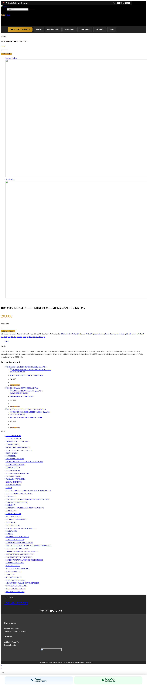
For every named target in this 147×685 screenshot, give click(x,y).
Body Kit (39, 29)
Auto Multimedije (53, 29)
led (15, 337)
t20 (39, 337)
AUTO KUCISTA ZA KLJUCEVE (17, 548)
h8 (140, 334)
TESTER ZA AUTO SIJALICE (16, 586)
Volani (112, 29)
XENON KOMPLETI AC (17, 414)
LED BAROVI (10, 505)
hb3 (2, 337)
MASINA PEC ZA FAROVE (15, 592)
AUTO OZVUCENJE (13, 525)
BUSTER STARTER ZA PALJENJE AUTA (20, 554)
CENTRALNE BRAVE (13, 485)
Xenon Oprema (85, 29)
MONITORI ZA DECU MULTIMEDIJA (19, 450)
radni (24, 337)
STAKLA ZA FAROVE (13, 476)
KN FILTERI (10, 574)
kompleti (10, 337)
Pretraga (3, 9)
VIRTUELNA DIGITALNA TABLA (18, 441)
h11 (130, 334)
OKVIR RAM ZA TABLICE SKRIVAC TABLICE (22, 583)
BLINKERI (9, 534)
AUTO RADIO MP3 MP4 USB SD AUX (19, 493)
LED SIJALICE (11, 496)
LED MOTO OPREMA (13, 514)
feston (123, 334)
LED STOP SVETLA (13, 467)
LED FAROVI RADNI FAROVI (16, 502)
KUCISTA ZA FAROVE (14, 482)
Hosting (77, 662)
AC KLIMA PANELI (13, 444)
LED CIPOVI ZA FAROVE (15, 563)
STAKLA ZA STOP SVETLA (15, 479)
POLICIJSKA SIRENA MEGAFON (17, 537)
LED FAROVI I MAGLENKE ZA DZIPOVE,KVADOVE (25, 508)
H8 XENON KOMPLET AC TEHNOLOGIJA (26, 418)
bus (111, 334)
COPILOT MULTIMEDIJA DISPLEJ (18, 447)
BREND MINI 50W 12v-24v (70, 334)
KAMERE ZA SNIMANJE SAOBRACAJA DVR (22, 551)
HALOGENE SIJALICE (14, 517)
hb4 (5, 337)
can (114, 334)
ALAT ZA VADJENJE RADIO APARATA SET (21, 528)
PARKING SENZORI (13, 470)
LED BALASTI (11, 511)
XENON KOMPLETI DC (17, 372)
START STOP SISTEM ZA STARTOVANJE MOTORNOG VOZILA (28, 490)
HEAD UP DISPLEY (13, 566)
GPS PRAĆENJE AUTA (14, 577)
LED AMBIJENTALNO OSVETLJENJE (19, 557)
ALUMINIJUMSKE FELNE (15, 465)
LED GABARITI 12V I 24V (15, 540)
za (44, 337)
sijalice (29, 337)
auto (95, 334)
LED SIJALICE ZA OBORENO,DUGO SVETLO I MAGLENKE (27, 499)
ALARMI (9, 488)
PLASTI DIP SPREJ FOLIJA (15, 580)
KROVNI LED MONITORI (15, 459)
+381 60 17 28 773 (16, 603)
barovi (107, 334)
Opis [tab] (7, 341)
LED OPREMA (11, 456)
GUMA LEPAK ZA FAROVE (15, 589)
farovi (118, 334)
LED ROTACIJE (11, 531)
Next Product (10, 179)
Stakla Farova (69, 29)
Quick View (42, 367)
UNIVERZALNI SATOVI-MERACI (18, 568)
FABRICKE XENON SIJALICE (19, 393)
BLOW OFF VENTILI (13, 571)
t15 (36, 337)
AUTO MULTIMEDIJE (13, 439)
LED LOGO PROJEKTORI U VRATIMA (19, 543)
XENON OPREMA (12, 453)
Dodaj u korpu (6, 53)
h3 (133, 334)
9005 (87, 334)
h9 (143, 334)
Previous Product (11, 58)
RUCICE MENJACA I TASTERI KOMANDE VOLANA (24, 462)
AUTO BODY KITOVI (13, 436)
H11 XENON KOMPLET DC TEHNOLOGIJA (26, 375)
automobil (101, 334)
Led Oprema (100, 29)
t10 (34, 337)
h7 (138, 334)
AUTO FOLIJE (11, 522)
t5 (42, 337)
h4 (135, 334)
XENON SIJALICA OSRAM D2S (21, 396)
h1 (127, 334)
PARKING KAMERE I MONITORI (17, 473)
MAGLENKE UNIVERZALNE (16, 519)
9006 (91, 334)
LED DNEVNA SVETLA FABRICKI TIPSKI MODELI (24, 560)
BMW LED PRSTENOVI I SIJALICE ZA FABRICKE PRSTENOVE (29, 545)
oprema (19, 337)
